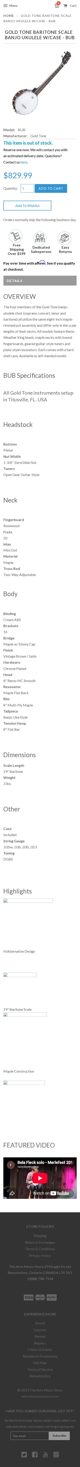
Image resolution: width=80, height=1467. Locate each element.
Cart (73, 5)
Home (8, 15)
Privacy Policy (40, 1255)
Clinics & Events (40, 1349)
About (40, 1323)
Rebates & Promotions (40, 1356)
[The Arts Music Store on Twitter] (24, 1456)
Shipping (40, 1235)
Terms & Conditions (40, 1249)
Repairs (40, 1343)
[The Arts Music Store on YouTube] (45, 1456)
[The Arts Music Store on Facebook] (35, 1456)
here (23, 162)
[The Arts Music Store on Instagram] (56, 1456)
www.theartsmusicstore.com (40, 1396)
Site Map (40, 1363)
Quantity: (10, 188)
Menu (13, 5)
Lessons (40, 1330)
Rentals (40, 1336)
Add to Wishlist (27, 205)
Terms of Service (40, 1369)
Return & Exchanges (40, 1242)
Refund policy (40, 1376)
